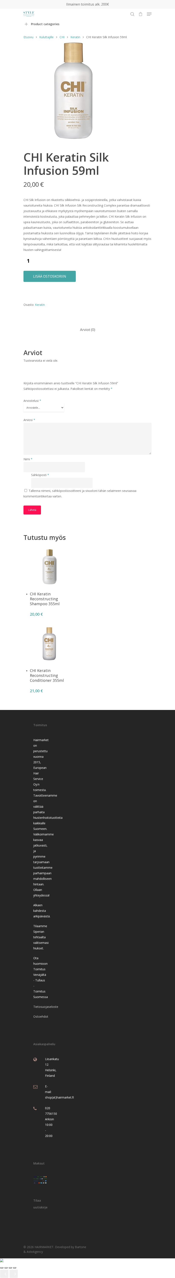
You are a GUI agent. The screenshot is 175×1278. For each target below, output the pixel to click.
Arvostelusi (32, 401)
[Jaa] (10, 1267)
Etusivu (28, 37)
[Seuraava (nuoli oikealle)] (13, 1273)
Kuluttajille (46, 37)
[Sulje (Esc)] (14, 1267)
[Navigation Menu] (149, 14)
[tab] (87, 330)
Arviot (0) (87, 329)
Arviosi (29, 420)
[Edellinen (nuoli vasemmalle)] (4, 1273)
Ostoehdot (40, 1016)
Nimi (27, 459)
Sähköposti (40, 475)
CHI (62, 37)
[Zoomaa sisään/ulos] (1, 1267)
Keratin (75, 37)
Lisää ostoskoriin (49, 276)
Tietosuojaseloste (45, 1007)
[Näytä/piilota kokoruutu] (6, 1267)
